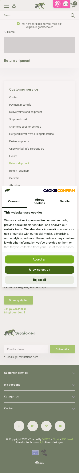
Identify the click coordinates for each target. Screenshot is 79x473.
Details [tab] (65, 201)
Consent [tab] (14, 201)
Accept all (39, 259)
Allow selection (39, 269)
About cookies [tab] (39, 201)
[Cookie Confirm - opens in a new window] (59, 190)
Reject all (39, 279)
